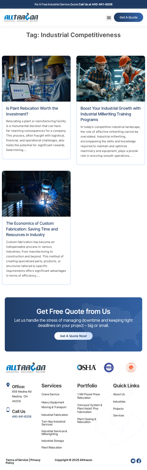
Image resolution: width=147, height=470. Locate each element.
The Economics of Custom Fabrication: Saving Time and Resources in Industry (32, 229)
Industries (119, 401)
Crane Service (50, 394)
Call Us (18, 411)
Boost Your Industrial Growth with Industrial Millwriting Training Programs (111, 114)
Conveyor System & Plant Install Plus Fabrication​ (89, 408)
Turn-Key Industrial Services (53, 423)
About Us (119, 394)
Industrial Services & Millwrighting (54, 432)
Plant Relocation (52, 447)
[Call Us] (8, 409)
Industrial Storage (53, 441)
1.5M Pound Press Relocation (88, 396)
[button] (109, 18)
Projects (118, 408)
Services (118, 415)
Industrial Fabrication (55, 415)
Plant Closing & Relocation (86, 420)
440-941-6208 (21, 416)
